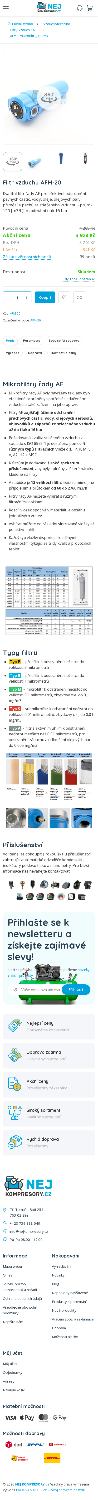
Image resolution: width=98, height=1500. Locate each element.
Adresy (9, 1381)
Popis (10, 340)
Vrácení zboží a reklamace (73, 1319)
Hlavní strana (22, 24)
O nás (7, 1275)
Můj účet (10, 1363)
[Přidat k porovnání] (79, 297)
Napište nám (13, 1321)
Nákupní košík (13, 1390)
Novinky (58, 1275)
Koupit (45, 297)
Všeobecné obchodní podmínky (20, 1310)
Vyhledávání (61, 1266)
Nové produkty (64, 1310)
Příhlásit (76, 989)
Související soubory (64, 340)
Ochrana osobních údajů (22, 1298)
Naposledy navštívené (70, 1292)
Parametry (31, 340)
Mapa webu (12, 1266)
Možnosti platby (63, 353)
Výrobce (13, 353)
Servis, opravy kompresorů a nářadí (20, 1287)
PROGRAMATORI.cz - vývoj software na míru (50, 1490)
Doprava (35, 353)
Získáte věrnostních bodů (27, 256)
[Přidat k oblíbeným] (64, 297)
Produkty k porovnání (69, 1301)
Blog (55, 1284)
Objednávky (12, 1372)
